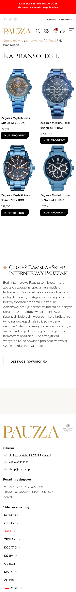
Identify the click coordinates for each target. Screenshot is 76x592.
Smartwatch (34, 40)
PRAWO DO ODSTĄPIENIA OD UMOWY (28, 491)
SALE (7, 531)
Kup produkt (15, 135)
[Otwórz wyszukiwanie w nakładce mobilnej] (38, 30)
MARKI (8, 571)
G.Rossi (50, 40)
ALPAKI (9, 579)
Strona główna (13, 40)
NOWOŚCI (11, 515)
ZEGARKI (10, 539)
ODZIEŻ (9, 523)
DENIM (8, 555)
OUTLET (9, 563)
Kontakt (8, 497)
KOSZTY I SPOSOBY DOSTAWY (24, 486)
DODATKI (10, 547)
